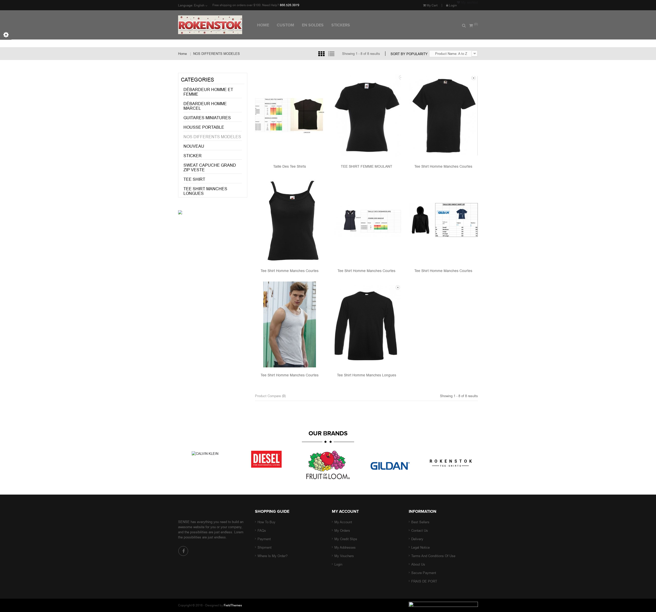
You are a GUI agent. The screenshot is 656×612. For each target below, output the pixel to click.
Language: (185, 5)
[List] (331, 54)
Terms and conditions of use (433, 556)
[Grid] (321, 54)
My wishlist (469, 2)
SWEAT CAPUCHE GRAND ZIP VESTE (209, 167)
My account (345, 511)
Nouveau (193, 146)
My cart (431, 5)
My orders (342, 530)
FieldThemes (233, 605)
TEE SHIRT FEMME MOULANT (366, 166)
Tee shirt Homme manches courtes (443, 166)
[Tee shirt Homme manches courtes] (443, 115)
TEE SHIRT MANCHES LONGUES (205, 191)
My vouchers (344, 556)
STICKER (192, 156)
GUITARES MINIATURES (207, 118)
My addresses (345, 547)
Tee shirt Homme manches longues (366, 375)
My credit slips (345, 539)
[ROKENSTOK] (215, 24)
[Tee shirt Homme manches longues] (366, 324)
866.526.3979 (289, 5)
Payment (264, 539)
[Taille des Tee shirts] (289, 115)
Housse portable (203, 127)
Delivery (417, 539)
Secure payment (423, 573)
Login (452, 5)
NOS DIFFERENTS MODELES (212, 137)
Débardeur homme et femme (208, 92)
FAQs (262, 530)
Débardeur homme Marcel (205, 106)
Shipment (265, 547)
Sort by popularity (409, 54)
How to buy (266, 522)
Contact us (419, 530)
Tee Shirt (194, 179)
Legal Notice (420, 547)
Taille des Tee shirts (289, 166)
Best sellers (420, 522)
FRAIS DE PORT (424, 581)
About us (418, 564)
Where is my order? (273, 556)
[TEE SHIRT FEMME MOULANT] (366, 115)
